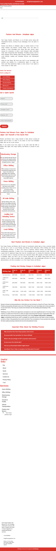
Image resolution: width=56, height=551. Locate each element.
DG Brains (35, 549)
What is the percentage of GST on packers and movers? (20, 338)
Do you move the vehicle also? (13, 342)
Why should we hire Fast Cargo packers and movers (19, 331)
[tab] (28, 331)
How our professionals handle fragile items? (16, 345)
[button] (49, 7)
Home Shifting (6, 77)
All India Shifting (7, 82)
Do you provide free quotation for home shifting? (18, 335)
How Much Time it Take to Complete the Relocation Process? (21, 349)
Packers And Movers (8, 88)
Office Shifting (6, 80)
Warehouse (6, 85)
